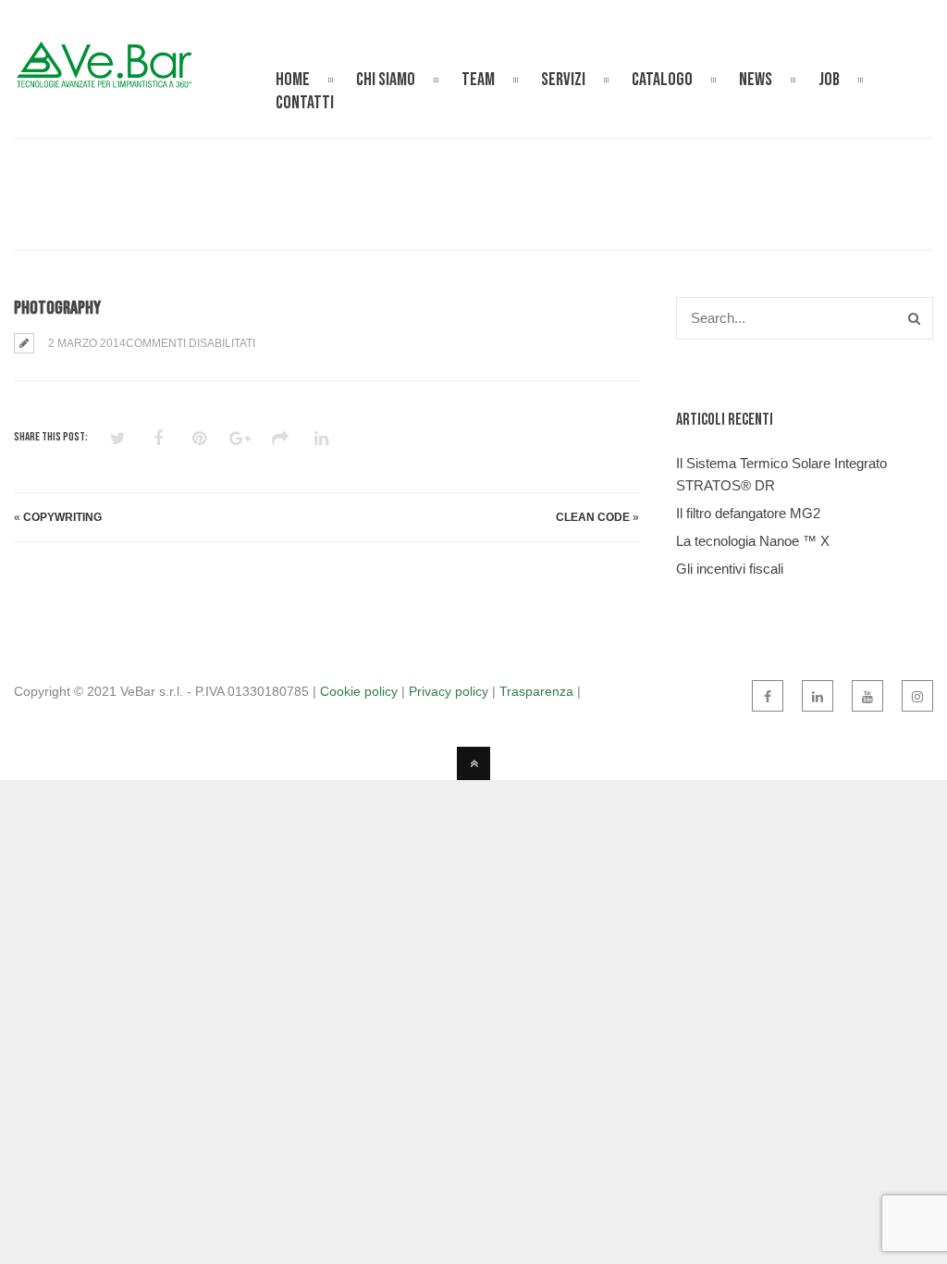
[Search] (914, 318)
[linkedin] (817, 696)
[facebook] (767, 696)
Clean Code (593, 517)
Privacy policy (448, 691)
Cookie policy (359, 691)
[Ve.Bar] (106, 79)
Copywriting (62, 517)
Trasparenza (536, 691)
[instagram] (917, 696)
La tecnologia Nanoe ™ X (753, 541)
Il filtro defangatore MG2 (748, 513)
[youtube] (867, 696)
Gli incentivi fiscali (729, 568)
